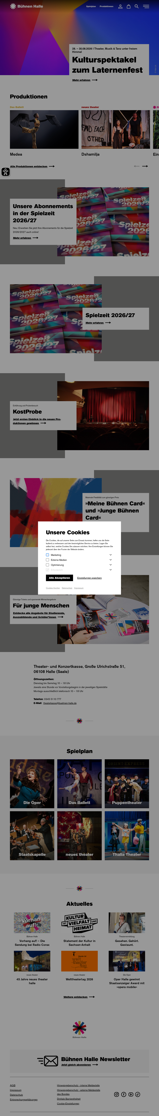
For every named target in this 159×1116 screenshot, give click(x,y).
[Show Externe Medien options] (110, 559)
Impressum (78, 588)
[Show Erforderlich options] (110, 569)
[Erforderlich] (47, 570)
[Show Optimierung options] (110, 564)
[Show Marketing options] (110, 554)
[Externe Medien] (47, 560)
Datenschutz (67, 588)
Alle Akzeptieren (59, 577)
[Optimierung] (47, 565)
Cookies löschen (53, 588)
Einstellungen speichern (89, 577)
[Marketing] (47, 555)
